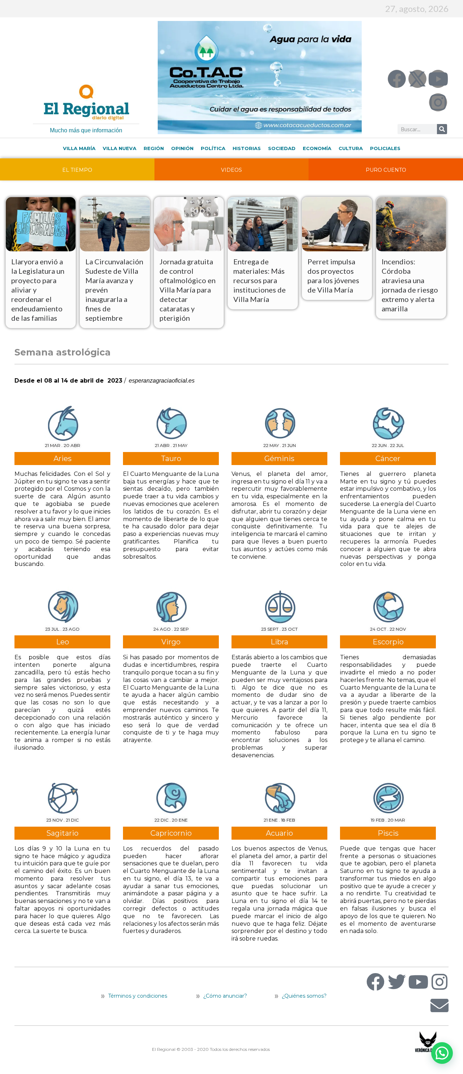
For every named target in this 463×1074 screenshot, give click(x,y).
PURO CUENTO (386, 170)
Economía (317, 148)
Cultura (351, 148)
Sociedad (282, 148)
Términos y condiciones (137, 996)
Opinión (182, 148)
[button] (442, 1053)
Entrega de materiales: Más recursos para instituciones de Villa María (259, 280)
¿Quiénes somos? (303, 996)
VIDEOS (231, 170)
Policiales (385, 148)
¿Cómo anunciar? (225, 996)
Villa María (79, 148)
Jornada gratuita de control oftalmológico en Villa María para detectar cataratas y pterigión (188, 289)
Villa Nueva (119, 148)
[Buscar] (442, 129)
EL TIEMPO (77, 170)
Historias (247, 148)
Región (154, 148)
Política (213, 148)
